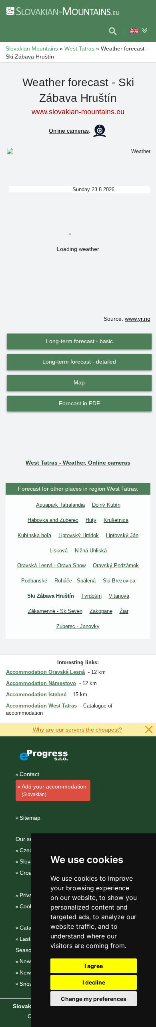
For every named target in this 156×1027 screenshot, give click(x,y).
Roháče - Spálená (75, 581)
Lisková (59, 551)
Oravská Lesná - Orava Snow (51, 565)
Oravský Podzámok (116, 565)
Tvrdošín (91, 596)
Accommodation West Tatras (41, 706)
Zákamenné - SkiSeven (55, 611)
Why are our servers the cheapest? (77, 729)
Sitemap (30, 818)
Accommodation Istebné (36, 694)
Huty (91, 520)
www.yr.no (137, 318)
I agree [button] (93, 965)
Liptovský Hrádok (78, 535)
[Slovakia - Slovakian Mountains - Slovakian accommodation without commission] (62, 11)
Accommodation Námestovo (41, 683)
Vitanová (119, 596)
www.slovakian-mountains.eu (78, 111)
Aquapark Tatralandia (60, 505)
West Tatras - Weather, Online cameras (78, 462)
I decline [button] (93, 982)
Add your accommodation (54, 790)
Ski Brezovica (119, 581)
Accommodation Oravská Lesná (45, 672)
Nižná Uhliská (91, 551)
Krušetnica (116, 520)
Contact (29, 774)
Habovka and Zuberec (53, 520)
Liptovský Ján (122, 535)
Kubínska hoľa (34, 535)
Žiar (124, 611)
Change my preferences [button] (93, 998)
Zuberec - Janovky (78, 626)
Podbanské (34, 581)
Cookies (30, 906)
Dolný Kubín (106, 505)
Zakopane (101, 611)
